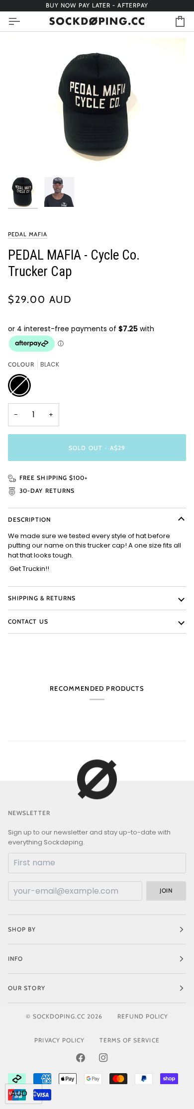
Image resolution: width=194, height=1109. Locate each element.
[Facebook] (80, 1057)
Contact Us (28, 621)
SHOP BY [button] (22, 929)
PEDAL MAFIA (27, 234)
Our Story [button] (26, 988)
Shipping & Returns (42, 598)
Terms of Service (129, 1040)
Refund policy (142, 1016)
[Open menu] (23, 21)
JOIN (166, 890)
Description (29, 519)
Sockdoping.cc (59, 1016)
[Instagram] (103, 1057)
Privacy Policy (59, 1040)
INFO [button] (15, 958)
